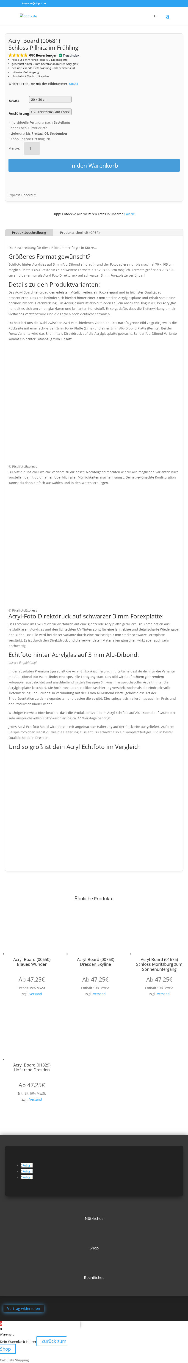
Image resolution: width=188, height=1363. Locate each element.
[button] (43, 55)
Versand (35, 994)
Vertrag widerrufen (23, 1308)
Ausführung (19, 113)
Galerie (129, 214)
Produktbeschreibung (29, 232)
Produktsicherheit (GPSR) (80, 232)
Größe (14, 101)
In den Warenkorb (94, 165)
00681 (73, 84)
